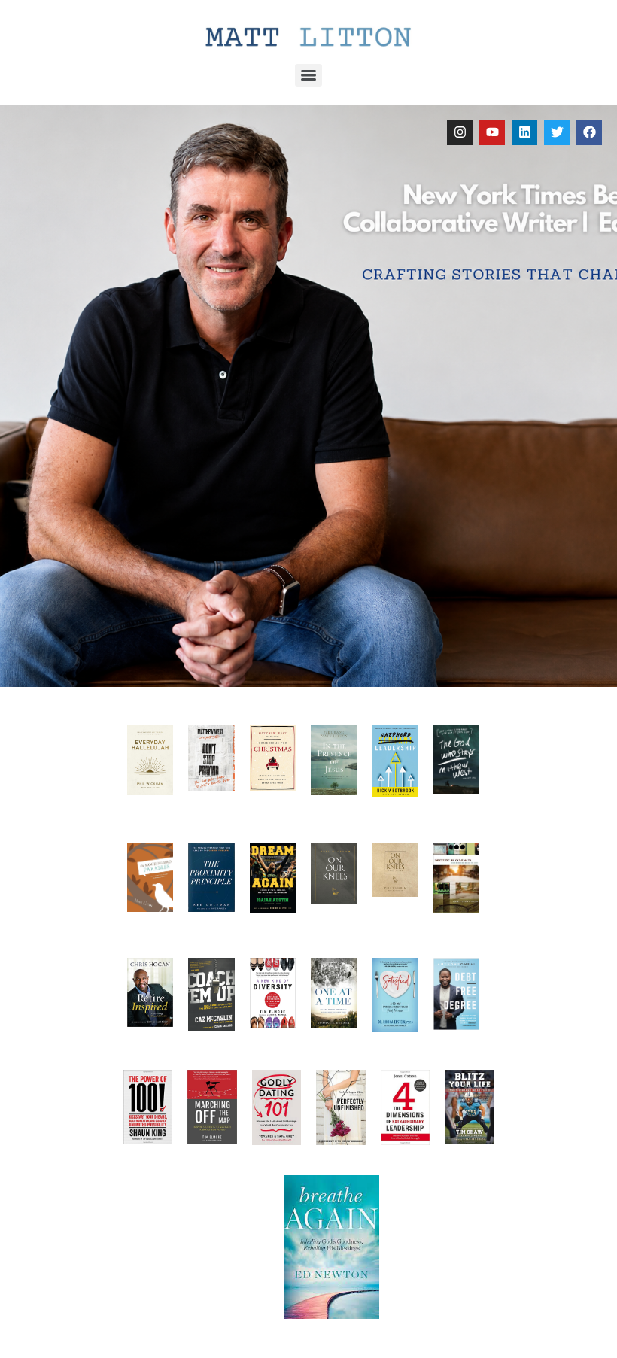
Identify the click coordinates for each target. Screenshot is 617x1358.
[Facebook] (589, 132)
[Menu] (308, 75)
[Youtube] (492, 132)
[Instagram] (460, 132)
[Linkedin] (524, 132)
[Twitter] (557, 132)
